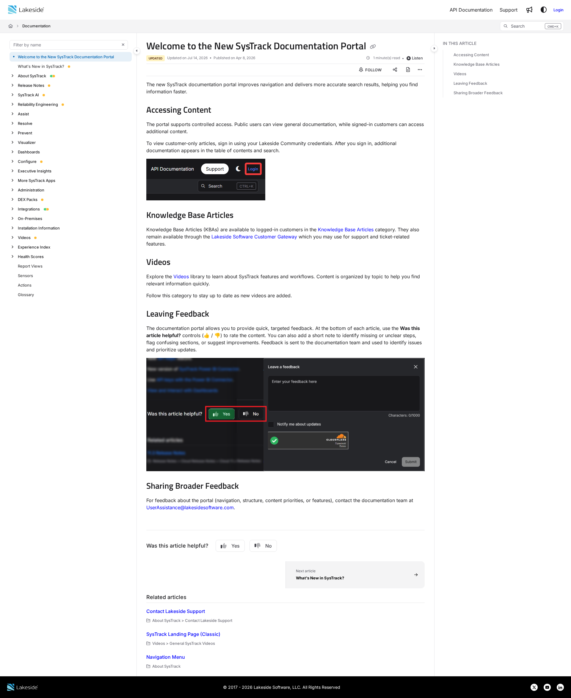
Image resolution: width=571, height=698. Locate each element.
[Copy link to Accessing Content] (220, 110)
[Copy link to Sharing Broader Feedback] (248, 486)
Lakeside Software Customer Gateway (254, 237)
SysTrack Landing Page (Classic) (183, 634)
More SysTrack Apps (36, 180)
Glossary (26, 294)
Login (558, 9)
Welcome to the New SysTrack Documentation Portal (66, 56)
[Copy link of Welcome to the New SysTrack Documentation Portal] (373, 46)
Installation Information (39, 227)
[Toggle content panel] (434, 48)
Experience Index (34, 246)
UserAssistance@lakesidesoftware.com (190, 507)
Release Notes (31, 85)
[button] (532, 26)
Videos (24, 237)
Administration (31, 189)
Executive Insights (34, 170)
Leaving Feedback (470, 83)
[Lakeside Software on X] (532, 686)
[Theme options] (543, 10)
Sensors (25, 275)
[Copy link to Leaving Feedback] (218, 314)
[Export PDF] (408, 70)
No (268, 546)
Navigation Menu (165, 657)
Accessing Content (471, 54)
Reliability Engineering (38, 104)
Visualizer (27, 142)
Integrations (29, 208)
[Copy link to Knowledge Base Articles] (243, 216)
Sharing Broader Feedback (478, 92)
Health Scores (31, 256)
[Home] (26, 10)
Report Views (30, 265)
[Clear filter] (123, 45)
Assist (23, 113)
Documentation (36, 25)
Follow (373, 69)
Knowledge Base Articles (346, 229)
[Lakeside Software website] (22, 686)
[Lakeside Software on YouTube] (545, 686)
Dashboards (29, 151)
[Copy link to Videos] (180, 263)
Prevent (25, 132)
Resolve (25, 123)
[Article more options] (420, 70)
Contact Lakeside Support (175, 611)
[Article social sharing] (395, 70)
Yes (235, 546)
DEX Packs (27, 199)
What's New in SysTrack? (41, 66)
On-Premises (30, 218)
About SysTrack (32, 75)
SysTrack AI (28, 94)
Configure (27, 161)
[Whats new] (529, 10)
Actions (25, 284)
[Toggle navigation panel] (136, 50)
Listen (417, 58)
